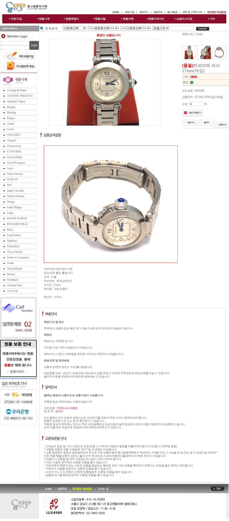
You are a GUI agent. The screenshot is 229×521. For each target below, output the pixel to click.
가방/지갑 (16, 18)
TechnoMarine (14, 268)
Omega (11, 201)
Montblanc (12, 279)
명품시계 (44, 18)
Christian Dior (14, 285)
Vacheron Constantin (18, 257)
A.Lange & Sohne (16, 90)
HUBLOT (12, 179)
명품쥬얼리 (72, 18)
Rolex (10, 229)
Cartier (10, 129)
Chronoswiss (14, 146)
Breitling (11, 112)
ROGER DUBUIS (17, 218)
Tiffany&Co (13, 246)
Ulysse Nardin (14, 251)
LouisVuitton (14, 235)
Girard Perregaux (16, 162)
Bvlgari (11, 118)
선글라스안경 (184, 18)
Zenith (10, 263)
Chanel (10, 123)
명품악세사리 (156, 18)
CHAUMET (13, 134)
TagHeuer (12, 240)
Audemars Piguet (16, 101)
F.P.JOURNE (14, 151)
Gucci (10, 168)
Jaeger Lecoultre (15, 190)
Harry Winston (15, 173)
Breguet (11, 107)
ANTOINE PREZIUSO (20, 95)
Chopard (11, 140)
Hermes (11, 274)
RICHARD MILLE (17, 224)
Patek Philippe (14, 207)
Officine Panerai (15, 196)
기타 (212, 18)
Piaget (10, 212)
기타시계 (12, 290)
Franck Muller (14, 157)
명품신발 (100, 18)
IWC (9, 185)
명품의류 (128, 18)
